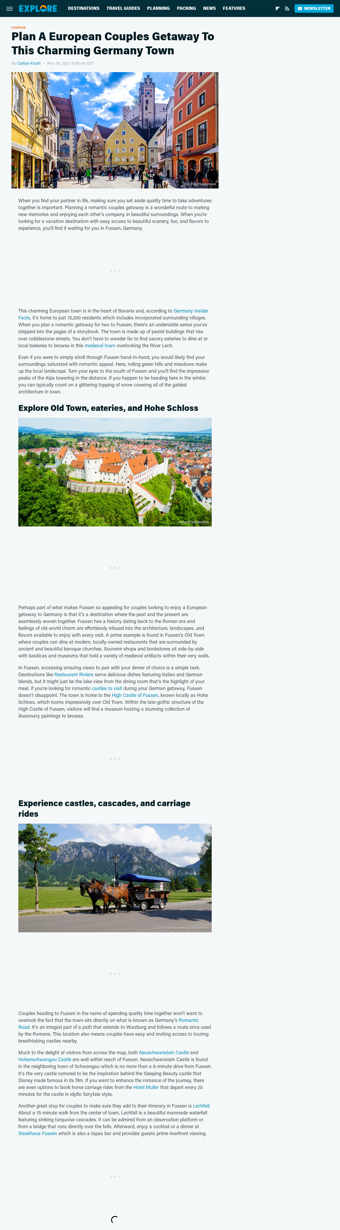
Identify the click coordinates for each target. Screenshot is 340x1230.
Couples (18, 27)
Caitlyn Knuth (29, 63)
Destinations (83, 8)
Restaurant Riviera (74, 674)
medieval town (100, 345)
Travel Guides (123, 8)
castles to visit (107, 688)
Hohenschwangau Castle (44, 1059)
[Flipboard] (277, 8)
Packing (186, 8)
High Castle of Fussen (135, 695)
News (209, 8)
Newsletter (317, 8)
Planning (158, 8)
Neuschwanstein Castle (164, 1052)
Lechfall (201, 1105)
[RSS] (287, 8)
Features (234, 8)
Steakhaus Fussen (37, 1133)
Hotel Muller (146, 1087)
